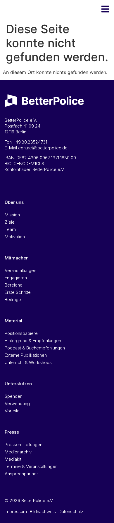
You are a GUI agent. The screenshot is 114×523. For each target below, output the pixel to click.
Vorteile (12, 411)
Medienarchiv (18, 452)
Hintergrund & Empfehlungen (33, 340)
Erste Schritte (18, 292)
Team (10, 229)
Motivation (15, 236)
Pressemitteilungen (23, 444)
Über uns (14, 202)
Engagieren (16, 277)
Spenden (14, 396)
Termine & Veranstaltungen (31, 466)
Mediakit (13, 459)
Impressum (16, 511)
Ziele (10, 222)
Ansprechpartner (21, 473)
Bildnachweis (43, 511)
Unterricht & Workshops (28, 362)
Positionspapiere (21, 333)
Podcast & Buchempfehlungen (35, 348)
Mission (12, 215)
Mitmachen (17, 258)
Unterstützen (18, 383)
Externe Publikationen (26, 355)
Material (13, 321)
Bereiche (14, 285)
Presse (12, 432)
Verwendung (17, 403)
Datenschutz (71, 511)
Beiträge (13, 299)
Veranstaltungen (20, 270)
